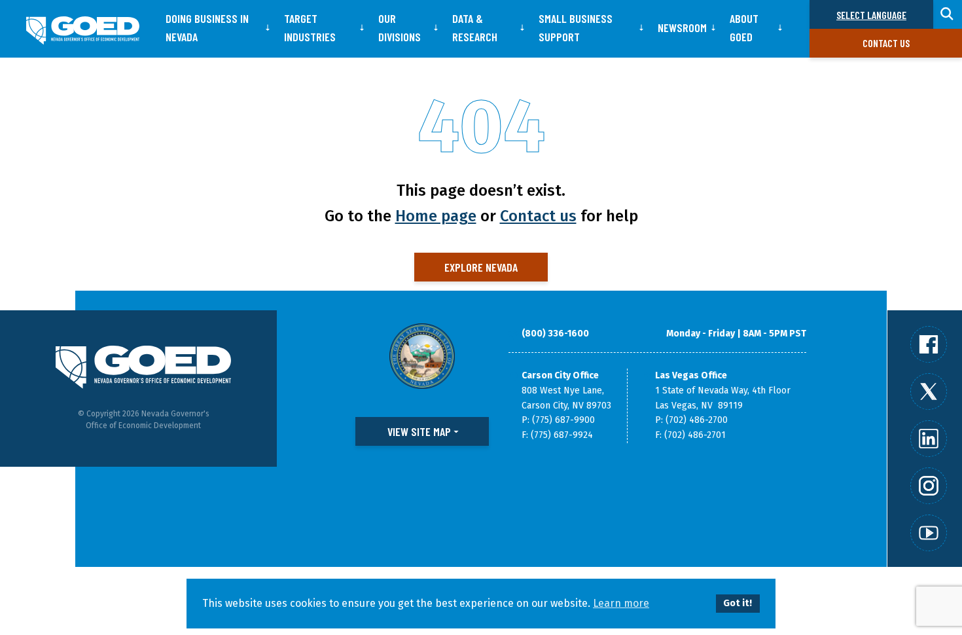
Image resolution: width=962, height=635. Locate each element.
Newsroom (682, 27)
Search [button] (947, 14)
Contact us (886, 43)
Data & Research (474, 27)
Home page (435, 216)
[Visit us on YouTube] (928, 533)
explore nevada (481, 267)
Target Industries (310, 27)
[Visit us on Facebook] (928, 344)
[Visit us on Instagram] (928, 485)
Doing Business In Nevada (207, 27)
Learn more (621, 603)
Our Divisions (399, 27)
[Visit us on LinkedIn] (928, 438)
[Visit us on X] (928, 391)
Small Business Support (576, 27)
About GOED (744, 27)
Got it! (737, 603)
